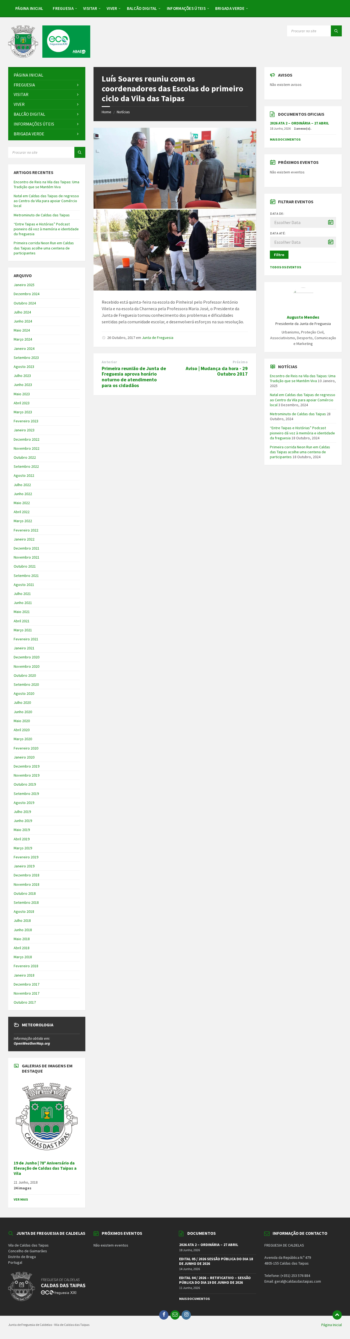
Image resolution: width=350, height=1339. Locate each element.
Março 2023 (23, 411)
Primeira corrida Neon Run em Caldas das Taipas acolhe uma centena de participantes (44, 247)
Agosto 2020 (24, 693)
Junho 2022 (23, 493)
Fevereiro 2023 (26, 421)
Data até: (277, 233)
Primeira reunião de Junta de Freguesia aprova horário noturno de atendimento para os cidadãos (134, 376)
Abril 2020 (22, 729)
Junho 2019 (23, 820)
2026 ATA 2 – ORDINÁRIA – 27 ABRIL (299, 123)
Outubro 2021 (25, 566)
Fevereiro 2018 (26, 965)
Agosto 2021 (24, 584)
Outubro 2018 (25, 893)
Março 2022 (23, 520)
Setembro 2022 (26, 466)
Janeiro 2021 (24, 648)
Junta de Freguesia (157, 337)
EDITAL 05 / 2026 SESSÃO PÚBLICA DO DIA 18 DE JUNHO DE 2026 (216, 1261)
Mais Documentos (285, 139)
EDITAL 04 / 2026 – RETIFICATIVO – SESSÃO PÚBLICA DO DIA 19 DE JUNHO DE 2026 (215, 1280)
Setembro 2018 (26, 902)
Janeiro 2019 (24, 866)
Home (106, 111)
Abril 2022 (22, 511)
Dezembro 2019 (26, 766)
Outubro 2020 (25, 675)
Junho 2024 (23, 321)
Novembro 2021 (26, 557)
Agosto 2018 (24, 911)
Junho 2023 (23, 384)
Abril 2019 (22, 838)
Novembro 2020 (26, 666)
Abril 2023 (22, 402)
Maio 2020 (22, 720)
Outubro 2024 (25, 303)
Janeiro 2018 (24, 975)
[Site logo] (49, 56)
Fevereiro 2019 (26, 857)
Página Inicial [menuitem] (331, 1324)
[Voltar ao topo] (337, 1315)
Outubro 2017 (25, 1002)
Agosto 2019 (24, 802)
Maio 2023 (22, 393)
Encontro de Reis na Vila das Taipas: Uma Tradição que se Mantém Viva (46, 184)
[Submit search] (336, 30)
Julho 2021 (22, 593)
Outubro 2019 (25, 784)
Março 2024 (23, 339)
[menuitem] (29, 8)
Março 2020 (23, 738)
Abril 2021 (22, 620)
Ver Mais (21, 1199)
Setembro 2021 (26, 575)
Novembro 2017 (26, 993)
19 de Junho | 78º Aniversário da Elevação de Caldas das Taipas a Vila (45, 1168)
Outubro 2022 (25, 457)
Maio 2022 (22, 502)
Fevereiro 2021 (26, 639)
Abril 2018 (22, 947)
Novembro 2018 (26, 884)
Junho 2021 (23, 602)
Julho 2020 (22, 702)
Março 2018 (23, 956)
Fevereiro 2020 (26, 748)
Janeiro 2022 (24, 539)
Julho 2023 (22, 375)
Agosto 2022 (24, 475)
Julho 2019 (22, 811)
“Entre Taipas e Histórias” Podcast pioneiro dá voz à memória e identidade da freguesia (46, 229)
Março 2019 (23, 848)
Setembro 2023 (26, 357)
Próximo (240, 362)
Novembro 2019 (26, 775)
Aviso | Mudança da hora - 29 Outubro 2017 (217, 371)
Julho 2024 (22, 312)
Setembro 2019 (26, 793)
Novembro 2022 (26, 448)
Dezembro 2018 (26, 875)
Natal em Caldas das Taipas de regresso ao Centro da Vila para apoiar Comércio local (46, 200)
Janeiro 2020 (24, 757)
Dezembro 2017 (26, 984)
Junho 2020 (23, 711)
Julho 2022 (22, 484)
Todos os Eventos (285, 267)
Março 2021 (23, 630)
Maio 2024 (22, 330)
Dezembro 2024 (26, 293)
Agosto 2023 (24, 366)
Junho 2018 (23, 929)
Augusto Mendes (303, 317)
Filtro (279, 254)
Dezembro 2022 (26, 439)
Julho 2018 (22, 920)
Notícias (123, 111)
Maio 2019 (22, 829)
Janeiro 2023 (24, 430)
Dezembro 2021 (26, 548)
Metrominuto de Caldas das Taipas (42, 215)
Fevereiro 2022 (26, 530)
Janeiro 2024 (24, 348)
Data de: (277, 213)
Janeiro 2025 (24, 284)
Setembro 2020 (26, 684)
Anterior (109, 362)
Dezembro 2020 (26, 657)
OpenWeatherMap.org (32, 1043)
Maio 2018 (22, 938)
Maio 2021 (22, 611)
